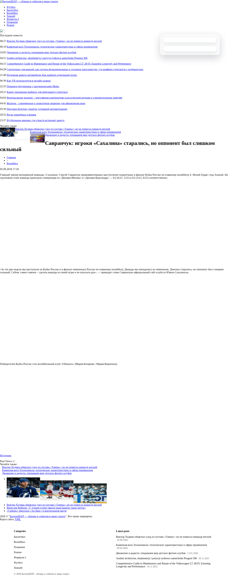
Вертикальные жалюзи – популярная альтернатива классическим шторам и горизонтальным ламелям (64, 97)
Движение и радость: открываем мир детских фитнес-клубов (41, 52)
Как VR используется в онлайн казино (29, 80)
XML (18, 519)
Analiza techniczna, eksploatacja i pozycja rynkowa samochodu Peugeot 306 (47, 58)
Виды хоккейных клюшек (21, 114)
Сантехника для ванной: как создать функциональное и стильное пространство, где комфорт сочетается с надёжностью (75, 69)
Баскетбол (12, 10)
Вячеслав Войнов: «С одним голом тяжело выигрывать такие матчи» (46, 507)
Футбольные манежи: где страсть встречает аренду (36, 120)
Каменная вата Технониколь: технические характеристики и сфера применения (52, 46)
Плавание (12, 22)
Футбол (11, 7)
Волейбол (12, 13)
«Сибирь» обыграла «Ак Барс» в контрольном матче (37, 510)
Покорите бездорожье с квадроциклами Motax (33, 86)
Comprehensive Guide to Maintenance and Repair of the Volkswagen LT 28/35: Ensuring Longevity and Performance (69, 63)
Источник (5, 455)
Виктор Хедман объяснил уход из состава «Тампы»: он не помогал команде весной (54, 41)
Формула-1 (13, 19)
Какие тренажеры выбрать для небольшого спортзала (37, 92)
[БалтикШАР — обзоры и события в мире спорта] (29, 1)
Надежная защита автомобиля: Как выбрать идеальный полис (42, 75)
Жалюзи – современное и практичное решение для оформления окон (46, 103)
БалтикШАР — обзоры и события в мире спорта (37, 516)
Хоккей (11, 16)
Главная (11, 157)
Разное (10, 25)
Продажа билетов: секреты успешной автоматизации (37, 109)
